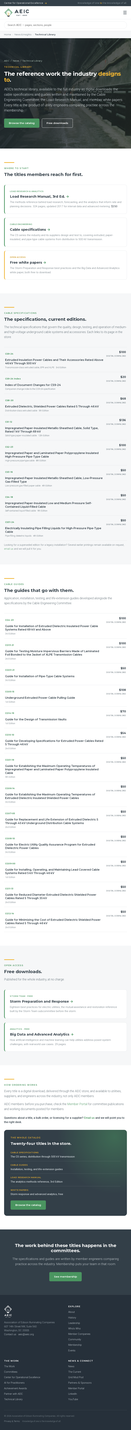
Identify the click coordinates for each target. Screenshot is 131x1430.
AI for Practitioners (14, 1382)
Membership (75, 1345)
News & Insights (22, 34)
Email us (89, 1117)
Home (7, 34)
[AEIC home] (16, 12)
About (71, 1312)
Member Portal (77, 1104)
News (16, 60)
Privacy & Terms (12, 1421)
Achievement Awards (15, 1388)
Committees (10, 1371)
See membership (65, 1276)
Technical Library (13, 1399)
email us (8, 548)
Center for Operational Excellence (25, 3)
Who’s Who (74, 1328)
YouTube (73, 1399)
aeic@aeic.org (26, 1334)
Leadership (74, 1323)
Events (71, 1350)
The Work (9, 1366)
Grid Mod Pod (75, 1377)
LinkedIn (72, 1393)
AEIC (7, 60)
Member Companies (79, 1334)
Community (74, 1339)
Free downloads (57, 123)
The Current (74, 1371)
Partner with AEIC (13, 1393)
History (72, 1317)
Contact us (10, 1334)
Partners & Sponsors (80, 1382)
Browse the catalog (22, 123)
